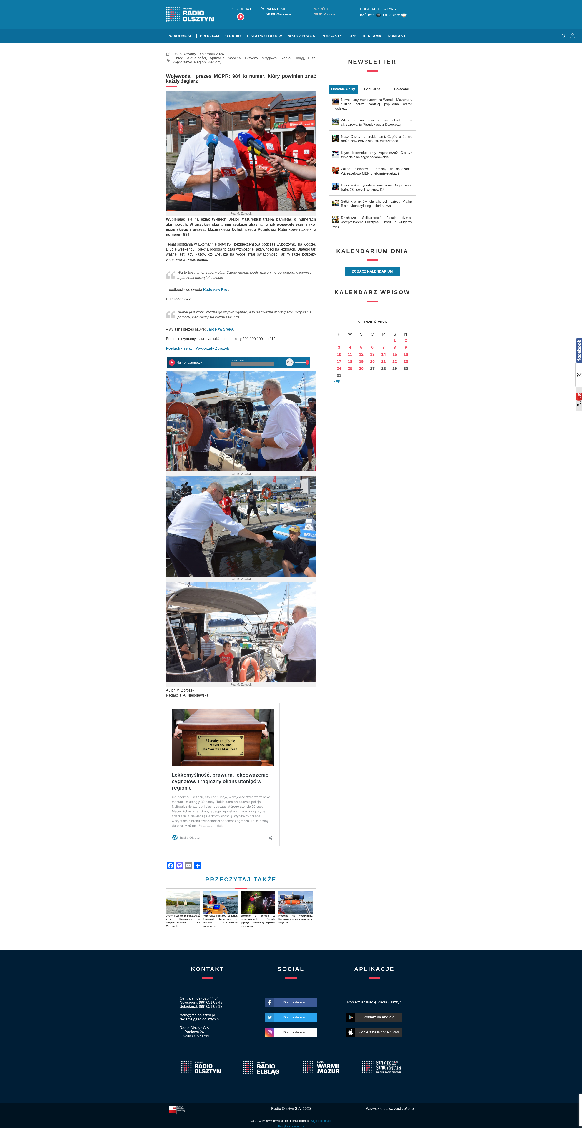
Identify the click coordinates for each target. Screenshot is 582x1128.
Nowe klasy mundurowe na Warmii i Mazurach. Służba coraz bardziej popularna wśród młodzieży (372, 104)
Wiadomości (181, 36)
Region (200, 62)
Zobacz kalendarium (372, 271)
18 (350, 361)
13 (372, 354)
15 (394, 354)
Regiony (214, 62)
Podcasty (331, 36)
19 (361, 361)
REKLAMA (372, 36)
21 (383, 361)
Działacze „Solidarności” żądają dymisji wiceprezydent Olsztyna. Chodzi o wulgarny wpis (372, 222)
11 (350, 354)
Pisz (311, 58)
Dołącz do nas (294, 1002)
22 (394, 361)
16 (406, 354)
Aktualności (196, 58)
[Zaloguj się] (572, 36)
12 (361, 354)
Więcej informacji (321, 1121)
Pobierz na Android (379, 1017)
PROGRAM (209, 36)
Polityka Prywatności (291, 1126)
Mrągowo (269, 58)
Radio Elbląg (292, 58)
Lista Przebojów (264, 36)
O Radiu (233, 36)
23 (406, 361)
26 (361, 368)
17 (339, 361)
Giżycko (251, 58)
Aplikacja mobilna (225, 58)
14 (383, 354)
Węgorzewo (182, 62)
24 (339, 368)
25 (350, 368)
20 (372, 361)
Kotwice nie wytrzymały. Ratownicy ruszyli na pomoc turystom (295, 919)
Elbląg (178, 58)
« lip (336, 381)
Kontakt (397, 36)
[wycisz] (290, 362)
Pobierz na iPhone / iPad (379, 1032)
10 (339, 354)
